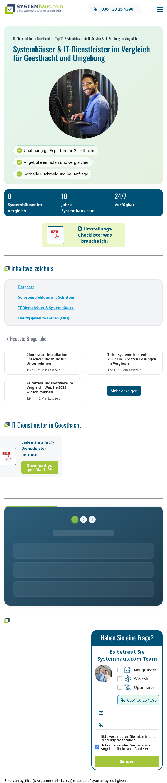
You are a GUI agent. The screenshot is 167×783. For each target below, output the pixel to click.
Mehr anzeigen (124, 390)
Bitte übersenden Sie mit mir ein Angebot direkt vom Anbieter (127, 746)
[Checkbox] (119, 670)
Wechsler (142, 678)
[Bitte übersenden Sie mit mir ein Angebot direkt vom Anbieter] (97, 747)
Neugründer (145, 670)
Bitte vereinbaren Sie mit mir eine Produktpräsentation (128, 738)
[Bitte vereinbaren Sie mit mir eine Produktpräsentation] (97, 738)
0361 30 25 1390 (117, 9)
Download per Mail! (36, 467)
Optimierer (144, 687)
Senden (127, 761)
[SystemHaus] (35, 9)
